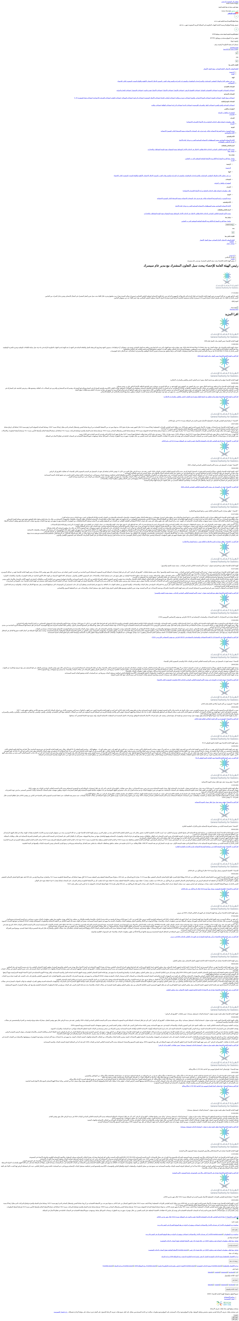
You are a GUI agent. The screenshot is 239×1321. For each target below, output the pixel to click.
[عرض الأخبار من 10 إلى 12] (232, 1218)
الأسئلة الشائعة (205, 158)
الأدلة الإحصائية (230, 140)
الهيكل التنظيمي (216, 81)
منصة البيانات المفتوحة (215, 1256)
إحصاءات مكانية (156, 105)
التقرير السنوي (161, 81)
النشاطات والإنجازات (154, 149)
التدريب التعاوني (190, 158)
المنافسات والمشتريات (187, 81)
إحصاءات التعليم (116, 98)
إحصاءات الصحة (216, 98)
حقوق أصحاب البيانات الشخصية (170, 1241)
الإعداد (236, 1315)
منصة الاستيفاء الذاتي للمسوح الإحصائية (173, 131)
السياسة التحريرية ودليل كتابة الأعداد (190, 140)
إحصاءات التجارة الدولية (124, 90)
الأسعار (205, 69)
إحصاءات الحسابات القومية (226, 90)
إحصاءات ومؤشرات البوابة (191, 1225)
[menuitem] (229, 1297)
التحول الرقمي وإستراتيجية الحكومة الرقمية (194, 1256)
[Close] (237, 306)
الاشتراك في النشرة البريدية (165, 1225)
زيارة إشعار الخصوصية (61, 1312)
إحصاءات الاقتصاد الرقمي (192, 90)
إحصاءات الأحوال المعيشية (152, 98)
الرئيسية (228, 168)
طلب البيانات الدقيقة (213, 122)
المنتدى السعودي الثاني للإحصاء (127, 81)
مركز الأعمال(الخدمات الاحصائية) (196, 122)
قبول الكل (235, 1317)
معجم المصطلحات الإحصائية (210, 140)
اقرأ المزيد (218, 356)
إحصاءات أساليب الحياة (168, 98)
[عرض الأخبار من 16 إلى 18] (228, 1218)
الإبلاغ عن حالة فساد (202, 1241)
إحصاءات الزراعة (177, 105)
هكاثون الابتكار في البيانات (195, 149)
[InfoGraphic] (119, 304)
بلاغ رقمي (192, 1241)
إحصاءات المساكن (127, 98)
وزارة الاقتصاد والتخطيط (230, 1256)
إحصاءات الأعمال (168, 90)
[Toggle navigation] (237, 51)
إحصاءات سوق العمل (228, 98)
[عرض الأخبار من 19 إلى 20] (226, 1218)
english (232, 242)
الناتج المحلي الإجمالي (231, 69)
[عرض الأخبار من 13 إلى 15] (230, 1218)
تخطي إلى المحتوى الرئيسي (229, 1)
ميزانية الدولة (166, 1256)
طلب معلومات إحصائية (227, 122)
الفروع (225, 158)
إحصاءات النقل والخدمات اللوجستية (203, 105)
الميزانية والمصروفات (173, 81)
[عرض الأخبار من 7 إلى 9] (234, 1218)
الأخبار (185, 149)
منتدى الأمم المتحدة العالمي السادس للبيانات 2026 (219, 149)
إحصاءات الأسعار (179, 90)
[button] (229, 11)
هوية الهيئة (163, 149)
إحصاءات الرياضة (138, 98)
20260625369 (234, 47)
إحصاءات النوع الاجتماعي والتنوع (201, 98)
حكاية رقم (207, 131)
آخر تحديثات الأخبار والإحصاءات (209, 1225)
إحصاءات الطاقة (167, 105)
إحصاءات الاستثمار (137, 90)
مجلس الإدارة (225, 81)
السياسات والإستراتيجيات (203, 81)
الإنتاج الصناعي (220, 69)
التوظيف (198, 158)
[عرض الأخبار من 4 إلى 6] (235, 1218)
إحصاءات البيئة (187, 105)
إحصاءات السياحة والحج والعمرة (225, 105)
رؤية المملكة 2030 (175, 1256)
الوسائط (180, 149)
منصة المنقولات (172, 149)
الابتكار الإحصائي (152, 81)
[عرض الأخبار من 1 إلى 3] (237, 1218)
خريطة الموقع (178, 1225)
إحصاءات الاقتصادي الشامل (209, 90)
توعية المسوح (230, 131)
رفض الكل (235, 1319)
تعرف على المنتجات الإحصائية (194, 131)
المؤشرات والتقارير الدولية (226, 112)
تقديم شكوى (212, 1241)
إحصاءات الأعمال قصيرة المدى (152, 90)
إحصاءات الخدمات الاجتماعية (102, 98)
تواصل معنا (231, 158)
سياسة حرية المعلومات (231, 1225)
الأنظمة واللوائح (142, 81)
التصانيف (222, 140)
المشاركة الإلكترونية (216, 158)
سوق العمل (211, 69)
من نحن (232, 81)
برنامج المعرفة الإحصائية (218, 131)
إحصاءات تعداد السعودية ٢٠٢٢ (83, 98)
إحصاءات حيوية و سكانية (183, 98)
